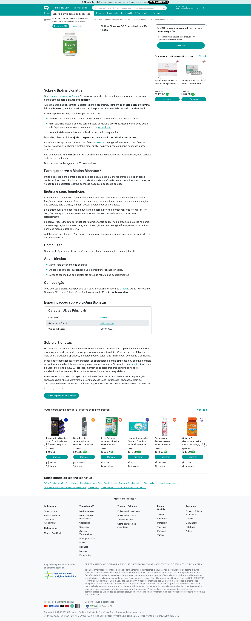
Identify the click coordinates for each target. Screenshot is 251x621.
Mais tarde (77, 26)
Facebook (162, 518)
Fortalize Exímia (110, 483)
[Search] (164, 7)
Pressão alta (112, 13)
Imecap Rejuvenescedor (168, 483)
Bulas (82, 542)
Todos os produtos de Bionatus (61, 395)
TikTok (160, 535)
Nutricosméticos (107, 323)
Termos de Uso (125, 519)
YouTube (161, 527)
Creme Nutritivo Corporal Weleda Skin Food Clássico (123, 487)
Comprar (167, 99)
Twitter (160, 514)
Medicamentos (86, 511)
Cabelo (189, 531)
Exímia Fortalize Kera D (54, 483)
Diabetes (100, 13)
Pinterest (161, 531)
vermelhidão (104, 127)
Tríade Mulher (150, 483)
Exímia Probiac (72, 483)
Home (49, 20)
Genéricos (157, 13)
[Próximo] (203, 78)
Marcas (83, 551)
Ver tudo (203, 56)
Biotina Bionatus (140, 20)
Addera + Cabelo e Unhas (130, 483)
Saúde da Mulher (142, 13)
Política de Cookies (126, 515)
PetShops (190, 527)
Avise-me (180, 45)
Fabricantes (85, 555)
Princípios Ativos (87, 538)
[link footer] (91, 606)
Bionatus (103, 317)
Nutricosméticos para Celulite (117, 20)
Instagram (162, 522)
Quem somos (50, 511)
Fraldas (189, 518)
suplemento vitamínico (59, 96)
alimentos (134, 364)
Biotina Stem (93, 487)
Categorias (84, 522)
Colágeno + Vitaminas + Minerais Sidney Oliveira (65, 487)
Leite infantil (126, 13)
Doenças (83, 546)
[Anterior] (158, 78)
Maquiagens (191, 522)
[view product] (167, 69)
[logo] (46, 7)
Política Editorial (52, 515)
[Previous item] (46, 444)
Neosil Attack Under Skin (91, 483)
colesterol (101, 142)
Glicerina (124, 288)
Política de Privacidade (128, 511)
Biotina (75, 96)
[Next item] (204, 444)
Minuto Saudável (52, 533)
